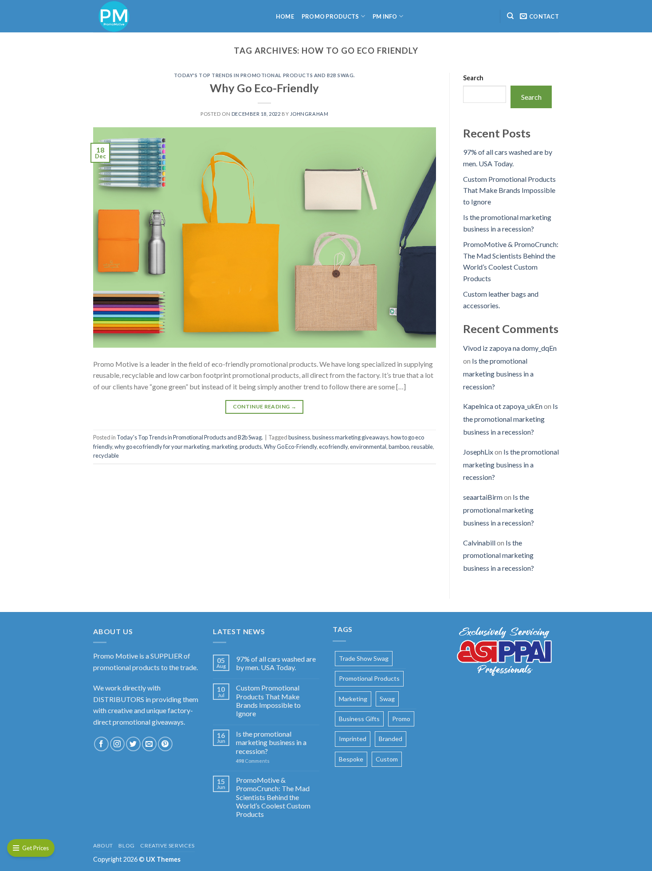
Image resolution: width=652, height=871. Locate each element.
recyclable (106, 455)
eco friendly (333, 446)
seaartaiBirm (483, 497)
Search (473, 78)
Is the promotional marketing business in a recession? (498, 374)
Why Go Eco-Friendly (264, 87)
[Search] (510, 16)
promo (401, 718)
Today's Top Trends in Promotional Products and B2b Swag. (264, 75)
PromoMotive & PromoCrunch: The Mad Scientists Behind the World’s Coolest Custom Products (273, 797)
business (299, 437)
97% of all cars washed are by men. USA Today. (276, 663)
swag (387, 698)
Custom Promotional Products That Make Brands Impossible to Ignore (509, 190)
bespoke (351, 759)
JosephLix (478, 451)
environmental (368, 446)
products (251, 446)
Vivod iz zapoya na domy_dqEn (510, 348)
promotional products (369, 678)
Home (285, 16)
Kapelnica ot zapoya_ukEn (502, 406)
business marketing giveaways (350, 437)
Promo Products (330, 16)
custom (387, 759)
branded (390, 738)
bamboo (399, 446)
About (103, 845)
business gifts (359, 718)
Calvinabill (479, 542)
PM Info (385, 16)
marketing (224, 446)
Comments (253, 761)
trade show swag (364, 658)
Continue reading (265, 406)
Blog (126, 845)
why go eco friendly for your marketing (161, 446)
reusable (422, 446)
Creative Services (167, 845)
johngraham (309, 114)
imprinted (352, 738)
